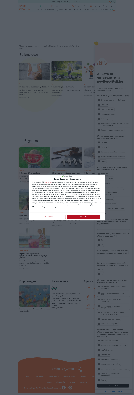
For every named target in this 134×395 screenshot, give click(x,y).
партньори (48, 182)
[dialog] (67, 197)
